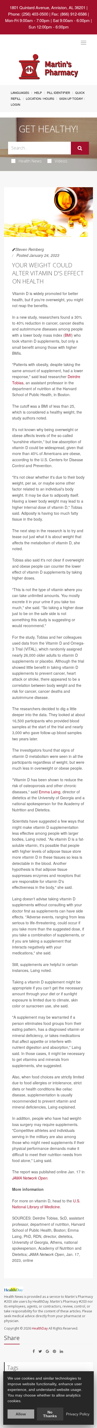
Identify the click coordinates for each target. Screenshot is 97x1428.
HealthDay (40, 1328)
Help (38, 92)
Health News (30, 161)
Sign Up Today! (71, 98)
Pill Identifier (58, 92)
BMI (68, 335)
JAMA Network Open (29, 1178)
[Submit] (80, 148)
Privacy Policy (77, 1414)
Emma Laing (49, 791)
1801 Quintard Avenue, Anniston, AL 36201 (47, 7)
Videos (61, 161)
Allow (21, 1414)
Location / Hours (40, 98)
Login (15, 104)
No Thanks (50, 1414)
